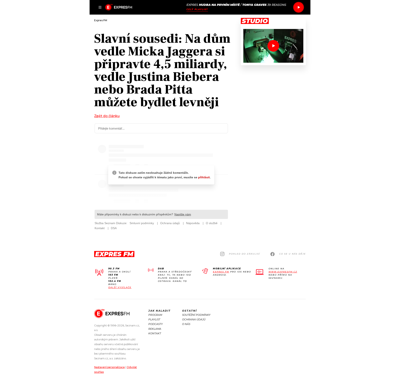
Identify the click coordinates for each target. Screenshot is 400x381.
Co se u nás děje (292, 253)
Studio (255, 21)
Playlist (154, 319)
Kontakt (154, 333)
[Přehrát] (298, 7)
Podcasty (155, 324)
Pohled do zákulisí (244, 253)
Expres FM (221, 271)
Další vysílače (119, 287)
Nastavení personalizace (109, 367)
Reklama (154, 328)
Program (155, 314)
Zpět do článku (107, 116)
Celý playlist (197, 9)
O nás (186, 324)
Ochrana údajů (193, 319)
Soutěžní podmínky (196, 314)
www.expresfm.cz (283, 271)
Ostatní (189, 310)
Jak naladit (159, 310)
